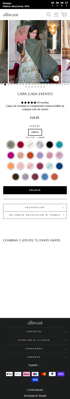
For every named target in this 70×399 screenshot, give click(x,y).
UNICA (35, 132)
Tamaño (35, 126)
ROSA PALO (20, 166)
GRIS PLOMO (25, 177)
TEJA (54, 177)
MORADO (40, 155)
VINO (35, 177)
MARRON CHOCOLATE (15, 177)
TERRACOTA (30, 155)
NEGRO (49, 144)
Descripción (35, 207)
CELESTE (49, 166)
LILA (59, 155)
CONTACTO (34, 331)
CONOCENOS (34, 349)
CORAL (11, 166)
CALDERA (20, 155)
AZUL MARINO (59, 166)
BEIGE (30, 144)
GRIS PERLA (40, 144)
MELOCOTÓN (30, 166)
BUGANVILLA (11, 155)
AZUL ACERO (45, 177)
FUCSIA (49, 155)
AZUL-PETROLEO (59, 144)
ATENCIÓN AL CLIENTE (34, 340)
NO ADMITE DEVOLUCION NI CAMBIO (35, 215)
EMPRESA (34, 357)
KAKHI (11, 144)
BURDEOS (20, 144)
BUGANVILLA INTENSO (40, 166)
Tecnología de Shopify (35, 395)
